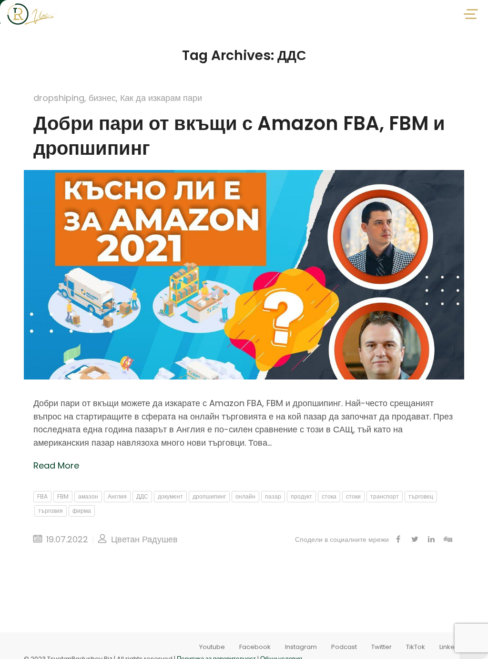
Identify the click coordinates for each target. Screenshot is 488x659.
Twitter (381, 646)
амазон (88, 496)
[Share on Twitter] (414, 539)
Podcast (344, 646)
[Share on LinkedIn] (431, 539)
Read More (56, 465)
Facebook (255, 646)
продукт (301, 496)
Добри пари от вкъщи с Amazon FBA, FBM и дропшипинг (239, 135)
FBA (42, 496)
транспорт (384, 496)
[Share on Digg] (448, 539)
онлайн (245, 496)
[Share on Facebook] (398, 539)
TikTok (415, 646)
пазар (273, 496)
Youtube (212, 646)
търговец (420, 496)
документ (170, 496)
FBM (63, 496)
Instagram (301, 646)
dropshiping (58, 98)
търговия (50, 511)
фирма (81, 511)
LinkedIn (451, 646)
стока (329, 496)
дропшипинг (209, 496)
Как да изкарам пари (161, 98)
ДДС (142, 496)
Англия (117, 496)
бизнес (102, 98)
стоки (353, 496)
